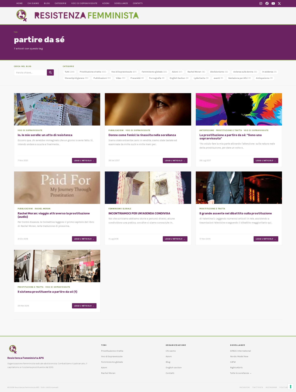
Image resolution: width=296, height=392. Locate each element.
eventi (218, 78)
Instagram (271, 387)
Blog (47, 3)
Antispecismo (264, 78)
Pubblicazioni (102, 78)
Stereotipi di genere (76, 78)
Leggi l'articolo (83, 160)
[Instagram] (261, 3)
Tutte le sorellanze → (241, 373)
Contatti (138, 3)
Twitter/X (257, 387)
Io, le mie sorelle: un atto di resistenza (45, 135)
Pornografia (156, 78)
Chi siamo (33, 3)
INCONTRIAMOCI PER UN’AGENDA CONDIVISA (139, 213)
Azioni (106, 3)
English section (174, 367)
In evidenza (269, 72)
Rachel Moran (196, 72)
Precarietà (137, 78)
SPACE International (240, 351)
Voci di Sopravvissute (84, 3)
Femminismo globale (154, 72)
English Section (179, 78)
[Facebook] (267, 3)
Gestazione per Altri (239, 78)
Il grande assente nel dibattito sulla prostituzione (235, 213)
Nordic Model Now (239, 356)
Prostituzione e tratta (93, 72)
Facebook (245, 387)
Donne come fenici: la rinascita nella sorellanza (142, 135)
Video (120, 78)
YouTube (284, 387)
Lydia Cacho (201, 78)
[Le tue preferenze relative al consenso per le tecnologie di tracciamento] (291, 387)
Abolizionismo (219, 72)
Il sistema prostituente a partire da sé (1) (47, 291)
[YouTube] (273, 3)
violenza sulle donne (245, 72)
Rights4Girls (236, 367)
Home (19, 3)
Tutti (69, 72)
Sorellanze (121, 3)
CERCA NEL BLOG (22, 66)
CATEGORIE (68, 66)
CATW (233, 362)
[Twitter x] (279, 3)
